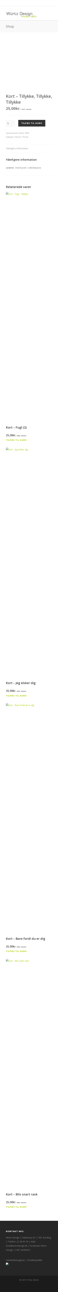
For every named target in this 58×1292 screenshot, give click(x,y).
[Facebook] (19, 3)
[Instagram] (32, 3)
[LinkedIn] (39, 3)
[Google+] (26, 3)
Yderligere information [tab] (17, 148)
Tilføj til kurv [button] (16, 440)
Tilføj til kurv (31, 123)
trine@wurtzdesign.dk (16, 1245)
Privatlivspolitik (34, 1260)
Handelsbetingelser (15, 1260)
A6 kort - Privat (21, 136)
